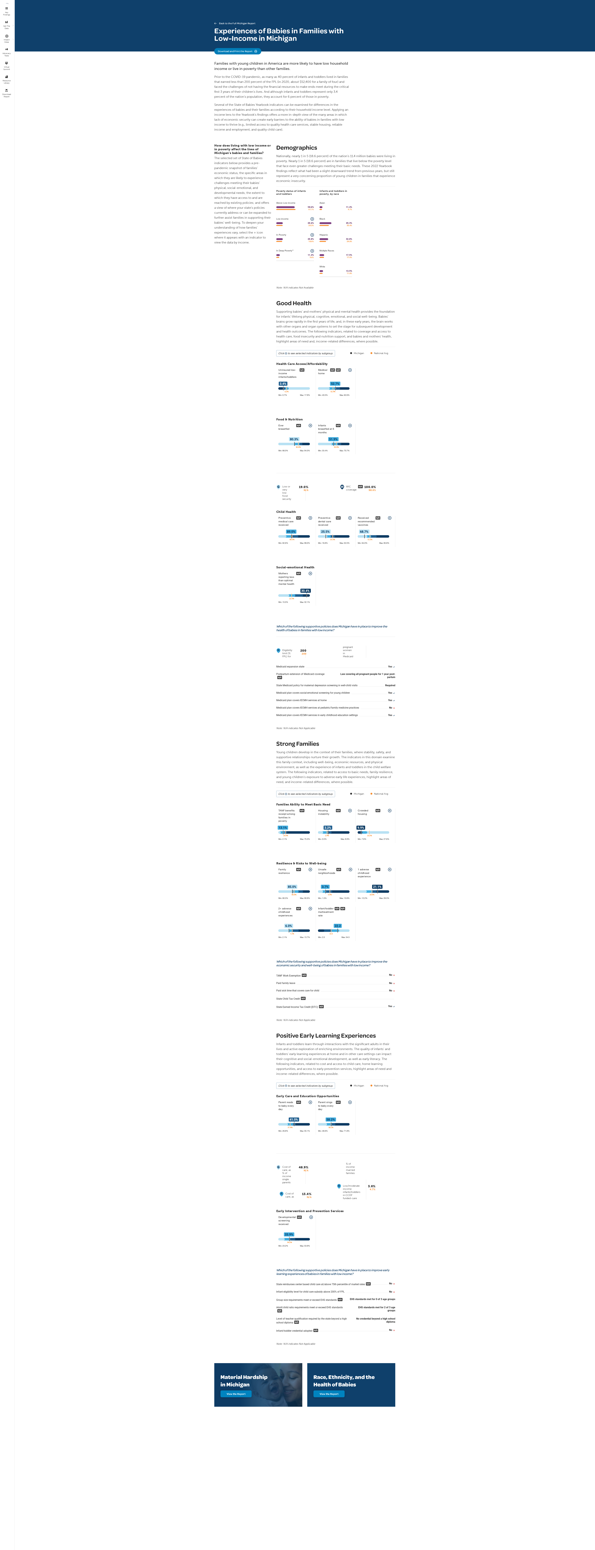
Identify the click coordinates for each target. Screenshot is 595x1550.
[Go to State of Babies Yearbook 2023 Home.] (7, 3)
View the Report (236, 1394)
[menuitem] (7, 11)
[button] (312, 219)
